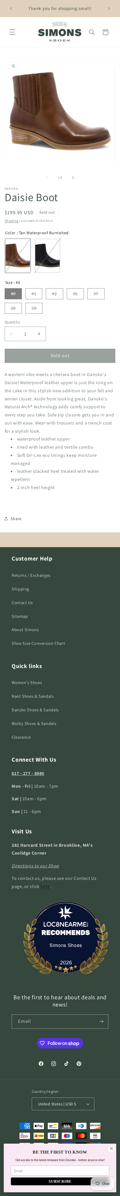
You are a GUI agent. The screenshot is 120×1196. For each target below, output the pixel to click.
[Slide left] (46, 177)
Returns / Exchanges (31, 575)
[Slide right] (73, 177)
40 (13, 294)
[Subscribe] (101, 1021)
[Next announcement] (109, 8)
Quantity (12, 322)
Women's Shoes (27, 682)
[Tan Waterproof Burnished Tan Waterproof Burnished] (18, 255)
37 (95, 294)
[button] (12, 32)
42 (54, 294)
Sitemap (20, 616)
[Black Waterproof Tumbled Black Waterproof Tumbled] (47, 255)
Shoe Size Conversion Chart (38, 643)
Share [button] (16, 518)
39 (33, 308)
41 (33, 294)
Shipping (11, 221)
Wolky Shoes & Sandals (34, 723)
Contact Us (22, 602)
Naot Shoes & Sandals (33, 696)
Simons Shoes (66, 945)
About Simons (25, 629)
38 (13, 308)
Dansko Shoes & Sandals (35, 709)
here (45, 886)
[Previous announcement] (11, 8)
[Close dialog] (111, 1148)
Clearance (21, 737)
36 (75, 294)
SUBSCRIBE (60, 1181)
